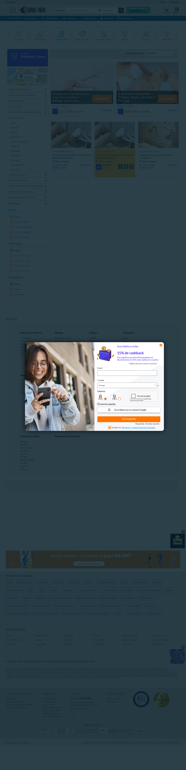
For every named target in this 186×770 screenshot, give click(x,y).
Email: (100, 368)
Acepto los (134, 427)
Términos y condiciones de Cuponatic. (139, 427)
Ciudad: (100, 380)
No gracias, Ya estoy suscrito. (147, 424)
